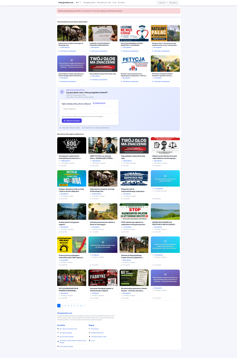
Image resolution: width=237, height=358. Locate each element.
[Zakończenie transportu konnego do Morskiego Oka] (71, 39)
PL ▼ (79, 2)
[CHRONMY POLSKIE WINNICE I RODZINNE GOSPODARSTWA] (102, 39)
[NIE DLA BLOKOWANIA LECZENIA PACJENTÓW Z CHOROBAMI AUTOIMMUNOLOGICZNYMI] (134, 39)
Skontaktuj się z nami (104, 2)
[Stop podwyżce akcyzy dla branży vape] (102, 68)
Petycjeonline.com (66, 3)
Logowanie (161, 2)
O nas (114, 2)
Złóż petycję (173, 2)
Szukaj (122, 2)
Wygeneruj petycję (73, 121)
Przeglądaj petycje (89, 2)
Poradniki (61, 325)
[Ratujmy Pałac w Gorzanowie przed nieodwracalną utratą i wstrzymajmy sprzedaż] (165, 39)
